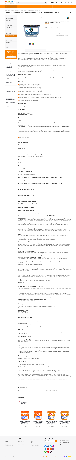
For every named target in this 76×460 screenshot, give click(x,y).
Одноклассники (51, 449)
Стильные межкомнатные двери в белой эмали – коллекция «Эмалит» (10, 81)
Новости (6, 441)
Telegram (45, 449)
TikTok (51, 452)
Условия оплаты (21, 441)
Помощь (19, 439)
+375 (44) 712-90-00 (54, 2)
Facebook (48, 446)
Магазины (7, 444)
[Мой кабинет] (61, 2)
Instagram (53, 446)
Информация (21, 438)
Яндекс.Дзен (48, 452)
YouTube (48, 449)
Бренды (32, 441)
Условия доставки (21, 442)
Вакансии (6, 442)
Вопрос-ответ (33, 439)
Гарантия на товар (21, 444)
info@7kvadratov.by (65, 442)
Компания (7, 438)
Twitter (51, 446)
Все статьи (14, 87)
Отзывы (32, 442)
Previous (69, 408)
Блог (32, 444)
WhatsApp (45, 452)
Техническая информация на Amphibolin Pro (24, 402)
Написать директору (35, 445)
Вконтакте (45, 446)
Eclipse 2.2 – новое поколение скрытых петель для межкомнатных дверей (10, 74)
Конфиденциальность (9, 445)
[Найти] (45, 3)
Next (70, 408)
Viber (53, 449)
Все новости (13, 61)
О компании (7, 439)
